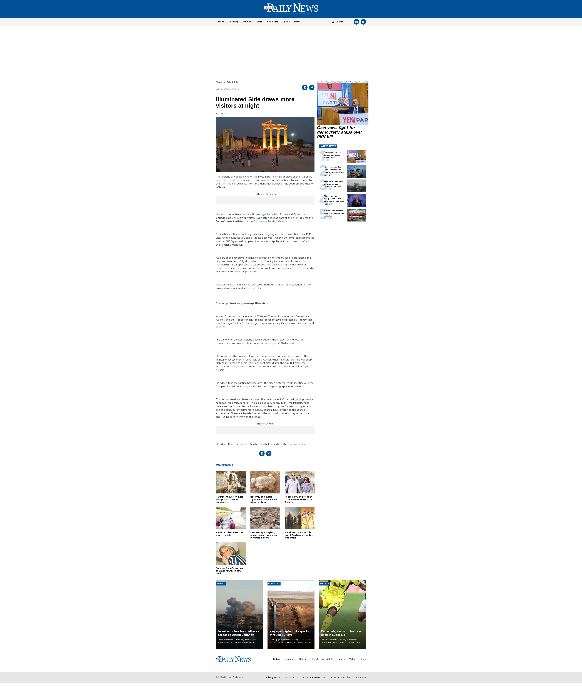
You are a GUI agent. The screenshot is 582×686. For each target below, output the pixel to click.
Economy (233, 22)
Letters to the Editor (340, 677)
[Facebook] (356, 22)
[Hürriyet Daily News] (291, 9)
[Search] (333, 21)
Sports (286, 22)
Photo (297, 22)
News (219, 82)
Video (352, 659)
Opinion (247, 22)
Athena (261, 241)
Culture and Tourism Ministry (269, 221)
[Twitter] (363, 22)
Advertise (361, 677)
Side (241, 177)
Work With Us (291, 677)
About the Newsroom (314, 677)
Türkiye (220, 22)
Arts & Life (272, 22)
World (259, 22)
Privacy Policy (273, 677)
